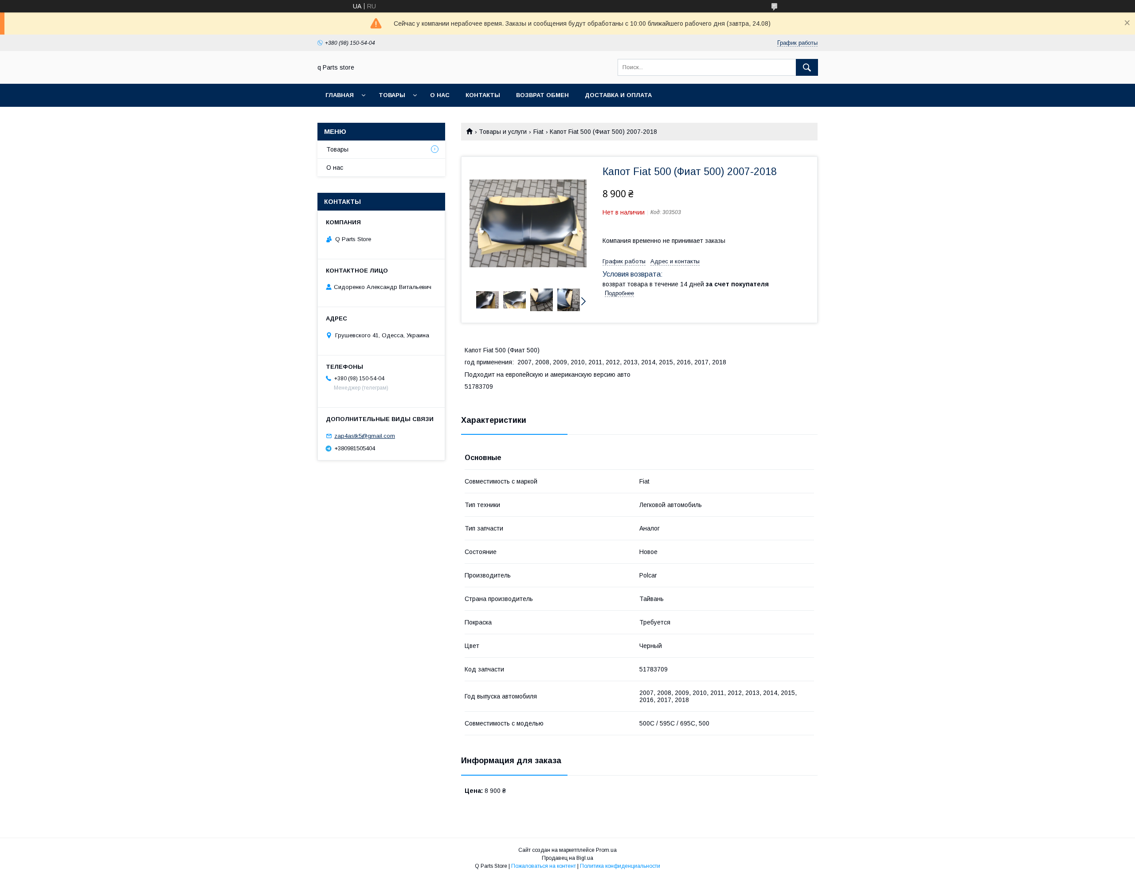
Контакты (483, 95)
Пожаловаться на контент (543, 866)
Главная (339, 95)
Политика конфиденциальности (620, 866)
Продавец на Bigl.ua (567, 858)
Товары (392, 95)
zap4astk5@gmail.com (364, 436)
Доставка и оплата (618, 95)
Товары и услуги (503, 131)
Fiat (538, 131)
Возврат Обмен (542, 95)
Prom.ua (606, 850)
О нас (440, 95)
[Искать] (807, 67)
